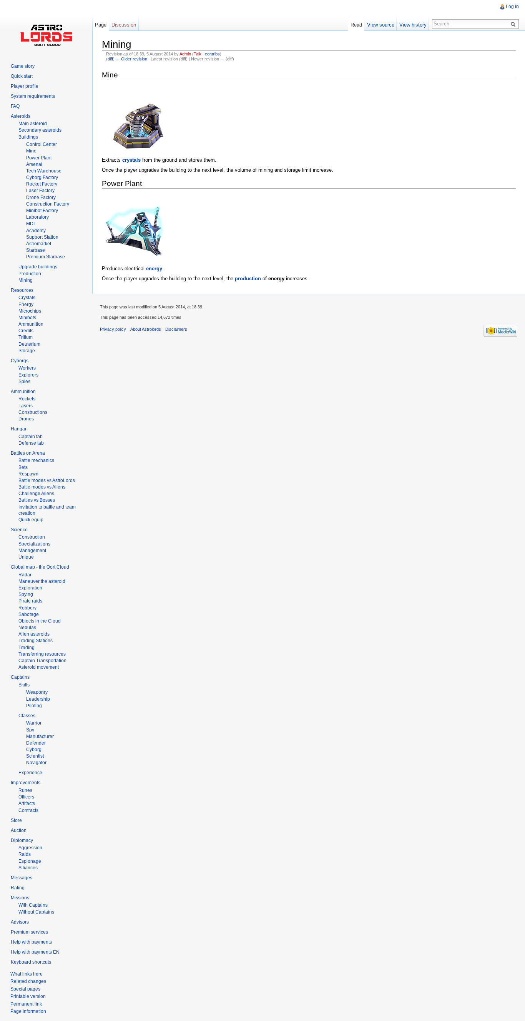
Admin (185, 54)
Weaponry (37, 692)
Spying (25, 594)
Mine (31, 151)
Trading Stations (35, 640)
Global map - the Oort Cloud (40, 567)
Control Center (41, 144)
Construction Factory (47, 204)
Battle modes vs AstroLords (46, 480)
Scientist (35, 756)
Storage (26, 350)
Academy (36, 230)
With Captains (33, 905)
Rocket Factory (41, 184)
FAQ (15, 106)
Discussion (123, 25)
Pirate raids (30, 601)
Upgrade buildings (37, 266)
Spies (24, 381)
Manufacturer (40, 736)
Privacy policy (113, 329)
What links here (26, 974)
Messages (21, 877)
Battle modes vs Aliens (41, 487)
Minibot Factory (42, 210)
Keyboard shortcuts (31, 962)
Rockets (26, 399)
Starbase (35, 250)
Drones (26, 419)
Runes (25, 790)
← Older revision (131, 59)
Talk (197, 54)
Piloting (34, 705)
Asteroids (20, 116)
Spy (30, 730)
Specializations (34, 544)
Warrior (34, 723)
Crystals (26, 297)
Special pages (25, 989)
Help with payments (31, 942)
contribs (212, 54)
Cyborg (34, 749)
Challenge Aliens (36, 493)
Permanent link (26, 1004)
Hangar (19, 429)
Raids (24, 854)
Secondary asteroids (39, 130)
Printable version (28, 996)
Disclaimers (176, 329)
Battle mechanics (36, 460)
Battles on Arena (28, 453)
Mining (25, 280)
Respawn (28, 474)
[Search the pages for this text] (514, 24)
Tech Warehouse (43, 171)
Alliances (28, 867)
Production (29, 273)
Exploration (30, 588)
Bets (23, 467)
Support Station (42, 237)
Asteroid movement (38, 667)
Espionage (29, 861)
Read (356, 25)
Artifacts (26, 803)
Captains (20, 677)
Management (32, 550)
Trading (26, 647)
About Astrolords (145, 329)
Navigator (36, 762)
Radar (25, 574)
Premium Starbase (45, 256)
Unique (26, 557)
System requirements (33, 96)
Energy (25, 304)
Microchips (29, 311)
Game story (23, 66)
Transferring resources (42, 654)
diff (110, 59)
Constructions (32, 412)
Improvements (25, 782)
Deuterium (29, 344)
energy (154, 268)
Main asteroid (32, 123)
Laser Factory (40, 190)
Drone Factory (41, 197)
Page (100, 25)
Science (19, 529)
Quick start (22, 76)
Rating (18, 887)
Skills (24, 685)
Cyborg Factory (42, 177)
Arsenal (34, 164)
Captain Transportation (42, 660)
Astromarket (38, 243)
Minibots (27, 317)
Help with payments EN (35, 952)
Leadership (38, 699)
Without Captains (36, 912)
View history (413, 25)
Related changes (28, 981)
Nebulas (27, 627)
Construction (31, 537)
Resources (22, 290)
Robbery (27, 608)
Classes (26, 715)
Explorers (28, 375)
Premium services (29, 932)
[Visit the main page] (46, 34)
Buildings (28, 137)
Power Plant (39, 158)
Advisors (20, 922)
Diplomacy (22, 840)
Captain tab (30, 436)
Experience (30, 772)
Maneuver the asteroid (41, 581)
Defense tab (31, 443)
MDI (30, 223)
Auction (19, 830)
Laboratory (37, 217)
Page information (28, 1011)
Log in (512, 6)
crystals (131, 160)
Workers (27, 368)
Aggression (30, 847)
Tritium (25, 337)
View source (380, 25)
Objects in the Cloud (39, 621)
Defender (36, 743)
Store (16, 820)
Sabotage (28, 614)
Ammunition (30, 324)
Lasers (25, 405)
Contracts (28, 810)
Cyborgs (19, 360)
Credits (25, 330)
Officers (26, 797)
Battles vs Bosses (36, 500)
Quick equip (30, 519)
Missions (20, 897)
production (248, 278)
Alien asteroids (34, 634)
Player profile (24, 86)
